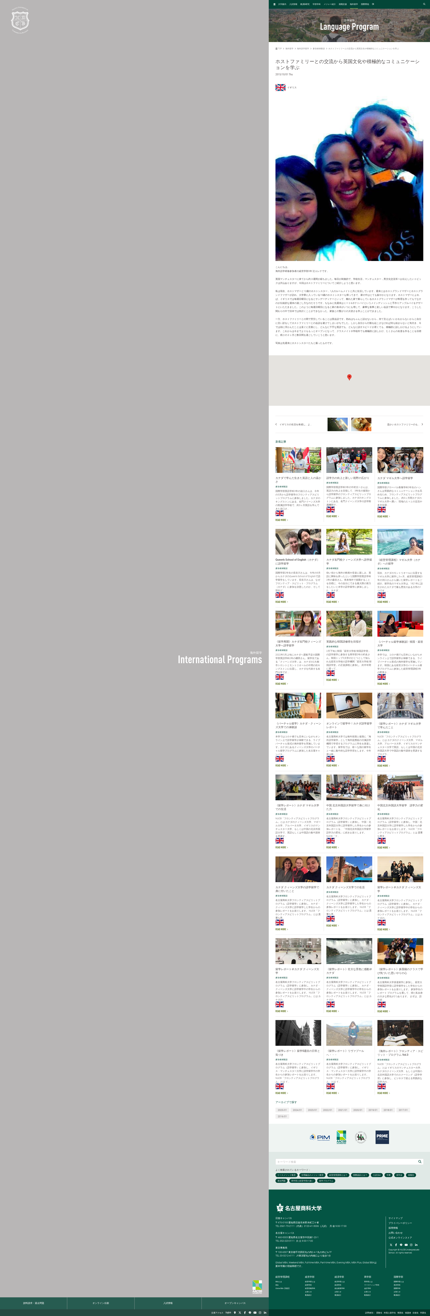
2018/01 (388, 1110)
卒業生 (423, 1313)
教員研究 (305, 4)
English (228, 1312)
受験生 (379, 1313)
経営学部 (309, 1276)
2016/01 (282, 1116)
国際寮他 (365, 4)
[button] (349, 377)
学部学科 (317, 4)
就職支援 (343, 4)
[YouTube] (254, 1312)
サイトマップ (396, 1218)
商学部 (367, 1276)
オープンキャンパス (235, 1303)
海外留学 (354, 4)
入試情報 (168, 1303)
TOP (279, 48)
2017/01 (403, 1110)
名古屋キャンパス (284, 1233)
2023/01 (312, 1110)
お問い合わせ (396, 1232)
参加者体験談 (319, 48)
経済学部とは (340, 1282)
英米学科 (397, 1285)
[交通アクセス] (234, 1312)
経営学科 (308, 1285)
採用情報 (393, 1228)
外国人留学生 (390, 1313)
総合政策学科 (340, 1288)
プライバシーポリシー (400, 1223)
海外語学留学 (303, 48)
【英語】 (282, 1288)
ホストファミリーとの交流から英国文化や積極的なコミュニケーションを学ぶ (363, 48)
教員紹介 (308, 1295)
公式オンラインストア (400, 1237)
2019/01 (373, 1110)
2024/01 (297, 1110)
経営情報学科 (310, 1288)
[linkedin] (265, 1312)
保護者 (408, 1313)
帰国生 (400, 1313)
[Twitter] (239, 1312)
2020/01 (357, 1110)
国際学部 (398, 1276)
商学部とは (368, 1282)
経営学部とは (310, 1282)
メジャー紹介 (330, 4)
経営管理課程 (282, 1276)
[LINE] (249, 1312)
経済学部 (339, 1276)
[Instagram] (260, 1312)
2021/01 (342, 1110)
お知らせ (308, 1292)
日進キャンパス (283, 1218)
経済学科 (338, 1285)
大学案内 (282, 4)
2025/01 (282, 1110)
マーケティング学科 (371, 1285)
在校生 (416, 1313)
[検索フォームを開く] (424, 4)
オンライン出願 (101, 1303)
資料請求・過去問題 (33, 1303)
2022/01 (327, 1110)
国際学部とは (399, 1282)
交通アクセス (217, 1313)
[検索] (419, 1162)
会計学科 (367, 1288)
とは (278, 1282)
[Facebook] (244, 1312)
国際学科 (397, 1288)
